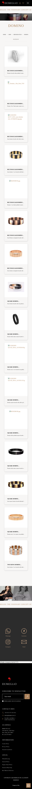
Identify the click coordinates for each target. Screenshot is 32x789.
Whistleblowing (6, 758)
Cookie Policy (5, 743)
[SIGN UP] (27, 696)
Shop (10, 34)
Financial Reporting (7, 767)
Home (4, 34)
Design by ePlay (16, 785)
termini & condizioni (16, 701)
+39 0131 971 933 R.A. (10, 712)
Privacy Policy (5, 746)
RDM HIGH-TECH (18, 34)
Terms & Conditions (7, 749)
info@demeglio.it (10, 715)
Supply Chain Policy (7, 764)
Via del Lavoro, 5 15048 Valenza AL (9, 719)
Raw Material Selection (8, 770)
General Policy (6, 761)
